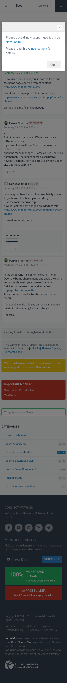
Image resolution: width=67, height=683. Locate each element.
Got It (54, 65)
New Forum (13, 42)
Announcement (37, 48)
